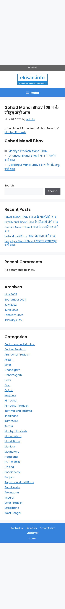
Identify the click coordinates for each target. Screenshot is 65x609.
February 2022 (14, 315)
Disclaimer (32, 532)
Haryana (10, 395)
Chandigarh (12, 370)
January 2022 (13, 320)
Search (9, 185)
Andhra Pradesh (15, 349)
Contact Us (16, 528)
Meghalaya (12, 451)
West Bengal (13, 513)
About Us (31, 528)
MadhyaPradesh (15, 132)
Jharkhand (11, 416)
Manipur (10, 446)
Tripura (9, 497)
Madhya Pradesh (20, 151)
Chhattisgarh (13, 375)
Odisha (9, 467)
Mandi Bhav (39, 151)
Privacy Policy (47, 528)
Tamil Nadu (12, 487)
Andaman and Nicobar (20, 344)
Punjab (9, 477)
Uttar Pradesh (14, 503)
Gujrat (9, 390)
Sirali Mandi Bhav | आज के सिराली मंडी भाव (31, 222)
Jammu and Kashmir (18, 411)
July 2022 (11, 305)
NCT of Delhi (12, 462)
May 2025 (11, 294)
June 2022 (11, 310)
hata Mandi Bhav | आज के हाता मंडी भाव (30, 236)
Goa (7, 385)
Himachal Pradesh (17, 406)
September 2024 (15, 299)
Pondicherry (12, 472)
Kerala (9, 426)
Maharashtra (13, 436)
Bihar (8, 365)
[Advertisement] (32, 32)
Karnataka (11, 421)
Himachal (11, 400)
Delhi (8, 380)
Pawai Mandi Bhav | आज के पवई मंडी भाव (30, 217)
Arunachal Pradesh (17, 354)
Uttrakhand (12, 508)
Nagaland (11, 457)
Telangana (12, 492)
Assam (9, 360)
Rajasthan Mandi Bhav (19, 482)
